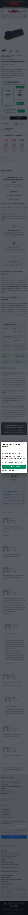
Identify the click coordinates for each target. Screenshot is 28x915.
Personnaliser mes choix (8, 470)
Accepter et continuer (14, 466)
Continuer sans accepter (8, 449)
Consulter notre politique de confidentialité (12, 462)
